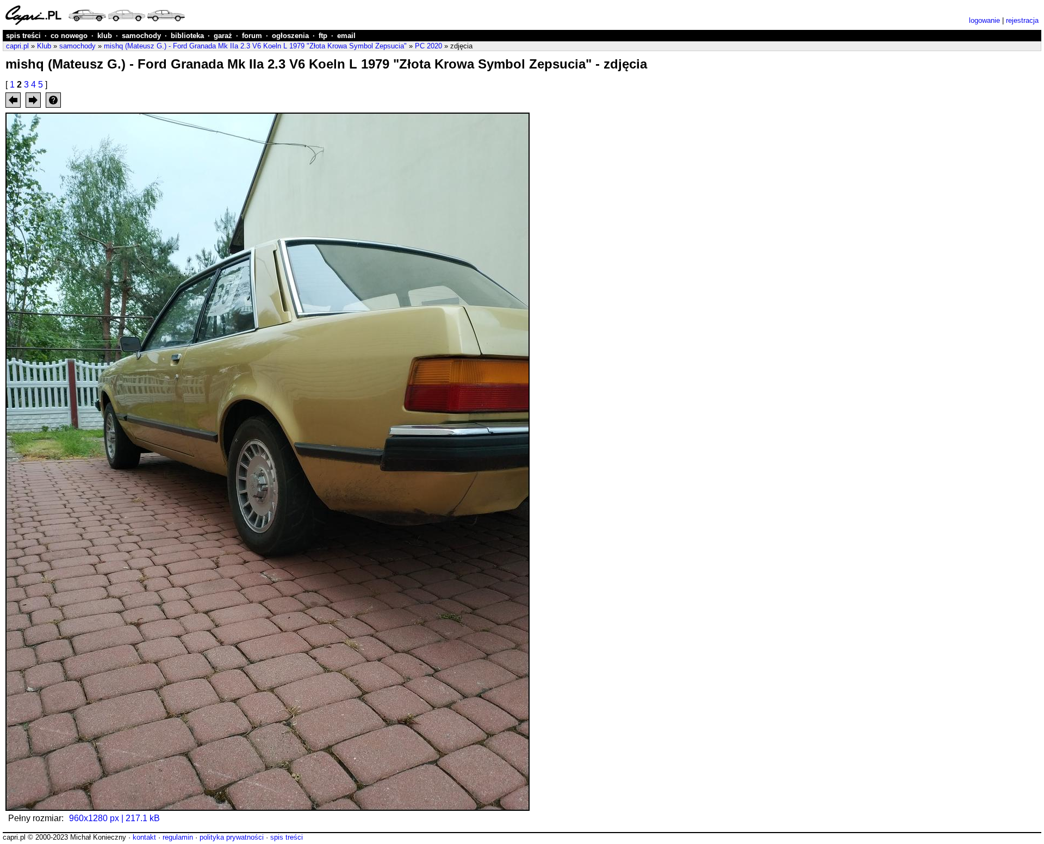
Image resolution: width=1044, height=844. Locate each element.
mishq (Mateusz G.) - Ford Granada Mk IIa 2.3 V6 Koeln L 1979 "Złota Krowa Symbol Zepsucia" (255, 46)
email (346, 36)
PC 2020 (428, 46)
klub (104, 36)
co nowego (69, 36)
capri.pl (17, 46)
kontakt (144, 837)
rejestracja (1022, 20)
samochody (141, 36)
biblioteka (187, 36)
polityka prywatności (232, 837)
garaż (223, 36)
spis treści (23, 36)
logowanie (984, 20)
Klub (44, 46)
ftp (323, 36)
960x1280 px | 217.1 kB (114, 818)
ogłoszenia (290, 36)
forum (252, 36)
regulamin (178, 837)
